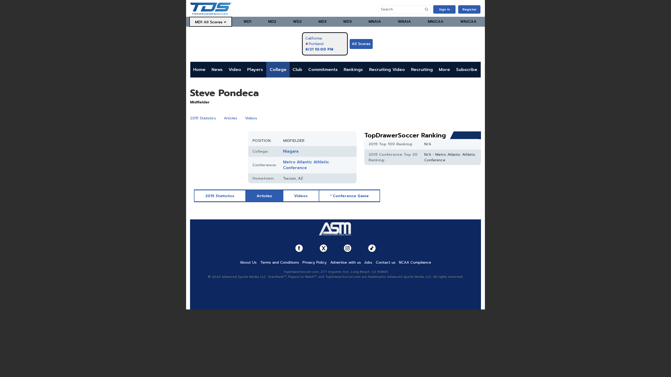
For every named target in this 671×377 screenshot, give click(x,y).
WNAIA (404, 21)
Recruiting (422, 69)
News (217, 69)
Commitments (323, 69)
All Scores (361, 44)
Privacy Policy (314, 262)
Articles (230, 118)
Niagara (291, 151)
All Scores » (215, 22)
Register (469, 9)
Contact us (386, 262)
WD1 (247, 21)
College (278, 69)
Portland (316, 44)
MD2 (272, 21)
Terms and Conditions (279, 262)
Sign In (444, 9)
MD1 (198, 22)
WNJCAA (468, 21)
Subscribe (466, 69)
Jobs (368, 262)
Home (199, 69)
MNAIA (375, 21)
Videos (251, 118)
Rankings (353, 69)
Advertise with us (345, 262)
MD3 (322, 21)
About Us (248, 262)
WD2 (297, 21)
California (313, 38)
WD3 (347, 21)
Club (297, 69)
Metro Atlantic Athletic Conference (306, 165)
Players (255, 69)
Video (235, 69)
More (444, 69)
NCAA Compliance (415, 262)
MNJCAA (435, 21)
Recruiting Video (387, 69)
